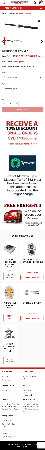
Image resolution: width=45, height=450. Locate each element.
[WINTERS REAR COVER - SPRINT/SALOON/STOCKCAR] (32, 249)
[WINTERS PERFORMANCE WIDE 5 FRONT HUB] (9, 333)
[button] (39, 21)
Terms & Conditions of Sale (30, 378)
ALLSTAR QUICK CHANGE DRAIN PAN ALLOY (9, 263)
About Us (5, 376)
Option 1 (4, 72)
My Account (6, 380)
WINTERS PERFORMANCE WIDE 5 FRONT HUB (9, 347)
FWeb (26, 447)
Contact (25, 409)
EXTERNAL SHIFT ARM (32, 303)
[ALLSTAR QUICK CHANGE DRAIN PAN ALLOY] (9, 249)
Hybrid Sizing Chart (8, 437)
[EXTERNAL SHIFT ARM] (31, 292)
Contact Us (6, 390)
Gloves (4, 433)
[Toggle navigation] (4, 2)
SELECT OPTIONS (9, 276)
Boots (4, 430)
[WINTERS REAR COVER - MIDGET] (9, 293)
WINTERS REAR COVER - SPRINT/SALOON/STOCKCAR (31, 261)
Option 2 (4, 84)
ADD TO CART (10, 317)
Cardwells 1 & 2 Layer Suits (9, 425)
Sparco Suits (6, 420)
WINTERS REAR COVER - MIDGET (10, 305)
